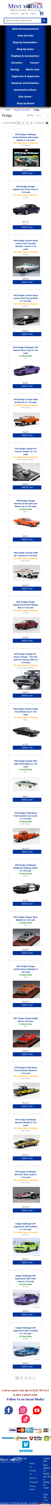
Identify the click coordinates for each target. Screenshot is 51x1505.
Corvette (16, 62)
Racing (14, 69)
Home (7, 110)
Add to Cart (27, 173)
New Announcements (25, 28)
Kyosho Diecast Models (25, 459)
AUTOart (26, 1234)
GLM (25, 925)
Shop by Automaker (25, 42)
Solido (25, 876)
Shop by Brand (25, 103)
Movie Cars (32, 69)
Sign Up (24, 13)
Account (14, 13)
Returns (33, 1478)
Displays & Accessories (25, 55)
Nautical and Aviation (24, 83)
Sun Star (25, 254)
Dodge (36, 110)
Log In (33, 13)
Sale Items (24, 96)
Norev (25, 511)
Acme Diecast (25, 145)
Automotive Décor (25, 89)
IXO (25, 358)
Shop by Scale (25, 49)
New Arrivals (25, 35)
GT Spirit (26, 197)
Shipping (33, 1482)
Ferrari (34, 62)
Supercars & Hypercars (25, 76)
